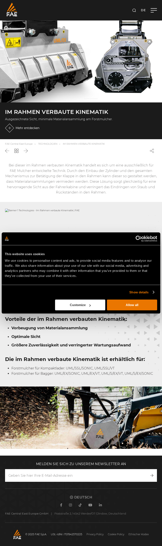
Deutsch (82, 497)
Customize (78, 305)
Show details (138, 292)
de (143, 10)
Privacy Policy (95, 534)
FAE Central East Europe (19, 143)
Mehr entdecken (27, 128)
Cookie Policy (116, 534)
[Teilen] (152, 151)
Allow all (132, 305)
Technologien (47, 143)
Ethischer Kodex (138, 534)
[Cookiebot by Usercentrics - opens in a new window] (138, 239)
